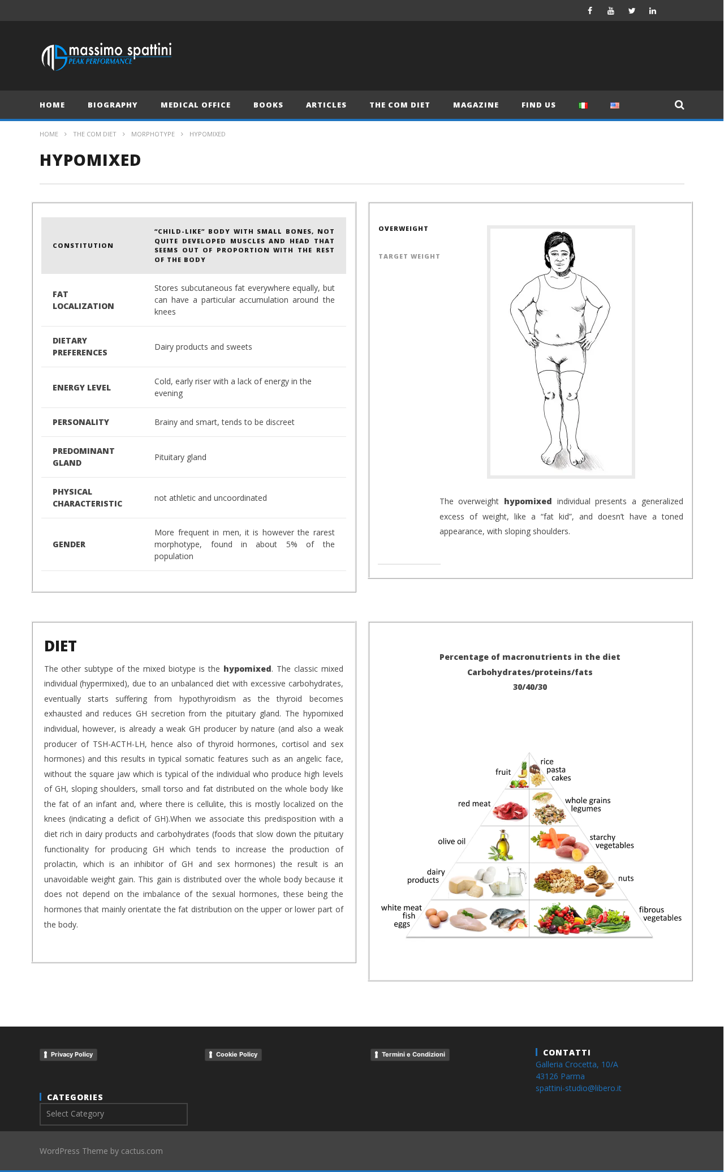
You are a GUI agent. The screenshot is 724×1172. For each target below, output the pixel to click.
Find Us (539, 105)
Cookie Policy (236, 1054)
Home (52, 105)
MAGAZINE (476, 105)
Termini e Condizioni (413, 1054)
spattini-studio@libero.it (579, 1088)
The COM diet (399, 105)
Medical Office (196, 105)
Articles (326, 105)
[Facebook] (590, 10)
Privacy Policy (72, 1054)
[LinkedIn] (653, 10)
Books (268, 105)
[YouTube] (611, 10)
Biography (113, 105)
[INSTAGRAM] (673, 10)
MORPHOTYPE (153, 134)
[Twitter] (632, 10)
